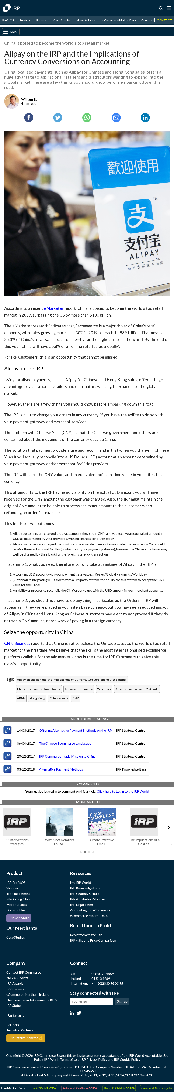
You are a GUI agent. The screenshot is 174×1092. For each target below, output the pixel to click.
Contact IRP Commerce (23, 972)
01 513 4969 (100, 978)
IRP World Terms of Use (61, 1059)
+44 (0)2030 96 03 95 (107, 983)
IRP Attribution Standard (88, 899)
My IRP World (80, 882)
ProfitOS (8, 20)
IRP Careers (15, 989)
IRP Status (13, 1005)
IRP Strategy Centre (84, 893)
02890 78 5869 (102, 974)
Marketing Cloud (18, 899)
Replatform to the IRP (86, 935)
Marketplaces (16, 904)
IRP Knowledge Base (85, 888)
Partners (42, 20)
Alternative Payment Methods (61, 769)
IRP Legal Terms (82, 904)
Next (168, 826)
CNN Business (17, 643)
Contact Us (149, 20)
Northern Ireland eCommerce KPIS (31, 1000)
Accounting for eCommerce (90, 910)
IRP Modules (15, 910)
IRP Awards (15, 983)
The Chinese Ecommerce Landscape (65, 743)
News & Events (87, 20)
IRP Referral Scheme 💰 (25, 1038)
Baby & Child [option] (105, 1088)
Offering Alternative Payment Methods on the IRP (75, 730)
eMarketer (53, 308)
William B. (29, 99)
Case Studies (62, 20)
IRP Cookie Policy (127, 1059)
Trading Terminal (18, 893)
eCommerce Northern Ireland (27, 994)
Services (25, 20)
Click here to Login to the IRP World (123, 791)
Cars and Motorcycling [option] (150, 1088)
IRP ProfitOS (15, 882)
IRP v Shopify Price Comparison (93, 940)
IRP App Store (18, 918)
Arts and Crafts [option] (66, 1088)
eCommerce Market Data (119, 20)
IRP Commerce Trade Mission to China (67, 756)
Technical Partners (19, 1030)
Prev (5, 826)
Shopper (12, 888)
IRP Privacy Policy (94, 1059)
